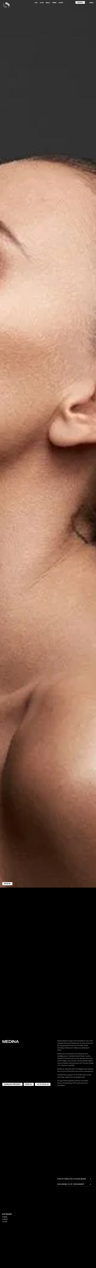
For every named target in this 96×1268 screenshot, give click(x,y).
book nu (80, 2)
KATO (75, 1083)
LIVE (36, 3)
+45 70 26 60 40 (43, 1084)
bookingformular (79, 1077)
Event (61, 3)
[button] (92, 2)
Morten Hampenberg (64, 1083)
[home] (18, 5)
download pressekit (12, 1084)
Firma (54, 3)
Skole (48, 3)
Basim (86, 1081)
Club (41, 3)
